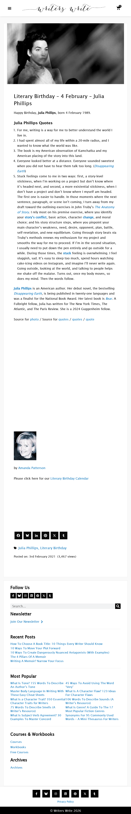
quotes (64, 319)
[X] (54, 535)
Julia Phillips (28, 548)
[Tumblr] (63, 535)
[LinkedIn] (36, 535)
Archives (16, 767)
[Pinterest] (45, 535)
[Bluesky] (27, 535)
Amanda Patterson (31, 468)
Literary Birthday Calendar (69, 478)
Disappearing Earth (28, 293)
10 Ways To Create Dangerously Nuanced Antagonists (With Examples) (59, 652)
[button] (9, 8)
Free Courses (19, 752)
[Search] (118, 606)
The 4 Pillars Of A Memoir (28, 656)
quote (90, 319)
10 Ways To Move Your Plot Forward (35, 648)
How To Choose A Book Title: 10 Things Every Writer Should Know (56, 644)
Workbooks (18, 747)
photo (34, 319)
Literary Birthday (53, 548)
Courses (16, 742)
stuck (67, 253)
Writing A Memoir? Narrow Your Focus (37, 661)
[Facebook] (18, 535)
